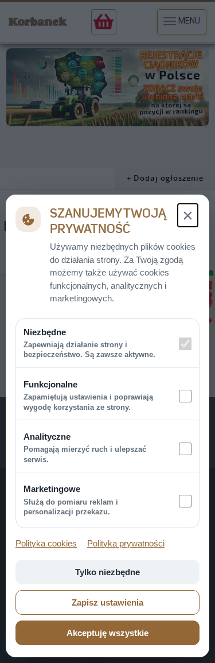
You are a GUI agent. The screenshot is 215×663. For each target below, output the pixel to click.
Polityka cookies (46, 543)
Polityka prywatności (126, 543)
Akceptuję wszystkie (107, 633)
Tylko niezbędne (107, 572)
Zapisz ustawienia (107, 602)
